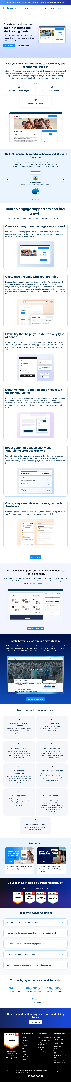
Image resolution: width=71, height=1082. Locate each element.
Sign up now (62, 8)
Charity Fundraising (44, 1052)
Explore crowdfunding (35, 699)
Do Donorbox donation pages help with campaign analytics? (29, 965)
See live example (23, 45)
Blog (23, 1043)
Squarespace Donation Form (58, 1043)
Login (51, 8)
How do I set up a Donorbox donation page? (23, 922)
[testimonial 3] (35, 199)
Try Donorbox (35, 1022)
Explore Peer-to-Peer (35, 628)
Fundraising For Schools (43, 1048)
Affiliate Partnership (28, 1057)
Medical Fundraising (44, 1040)
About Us (25, 1040)
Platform (18, 8)
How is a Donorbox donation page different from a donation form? (31, 933)
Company (43, 8)
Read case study (35, 173)
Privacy (24, 1054)
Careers (24, 1046)
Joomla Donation (59, 1060)
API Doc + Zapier (59, 1063)
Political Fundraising (44, 1037)
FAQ (23, 1048)
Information (27, 1034)
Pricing (26, 8)
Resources (34, 8)
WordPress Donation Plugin (58, 1038)
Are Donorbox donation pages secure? (21, 954)
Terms (24, 1051)
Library (24, 1059)
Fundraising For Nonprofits (43, 1044)
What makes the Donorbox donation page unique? (25, 944)
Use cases (42, 1034)
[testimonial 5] (38, 199)
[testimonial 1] (32, 199)
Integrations (59, 1034)
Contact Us (25, 1037)
